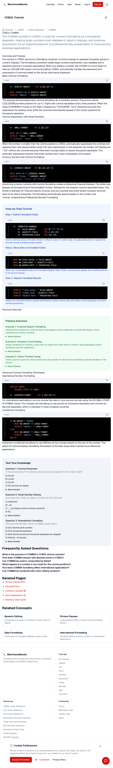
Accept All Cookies (21, 759)
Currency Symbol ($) (16, 590)
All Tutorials (64, 659)
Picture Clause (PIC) (15, 582)
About (78, 4)
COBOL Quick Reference (14, 706)
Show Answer (14, 489)
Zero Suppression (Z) (16, 595)
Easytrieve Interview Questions (17, 718)
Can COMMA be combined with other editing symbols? (31, 571)
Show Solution (14, 336)
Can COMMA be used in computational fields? (26, 561)
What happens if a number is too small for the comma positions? (36, 564)
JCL (60, 667)
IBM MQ (62, 686)
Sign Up (97, 4)
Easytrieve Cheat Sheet (13, 729)
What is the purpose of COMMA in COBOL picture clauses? (33, 554)
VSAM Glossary (10, 733)
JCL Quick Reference (12, 710)
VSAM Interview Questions (15, 721)
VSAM (61, 682)
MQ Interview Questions (13, 725)
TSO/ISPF (63, 694)
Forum (61, 4)
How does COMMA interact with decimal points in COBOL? (33, 557)
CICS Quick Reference (13, 714)
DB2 (61, 690)
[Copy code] (107, 80)
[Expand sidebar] (105, 17)
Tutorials (50, 4)
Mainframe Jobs (66, 710)
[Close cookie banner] (100, 746)
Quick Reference (36, 30)
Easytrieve (63, 678)
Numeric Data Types (16, 599)
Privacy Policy (59, 759)
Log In (87, 4)
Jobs (69, 4)
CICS (61, 671)
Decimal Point (12, 586)
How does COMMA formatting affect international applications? (35, 567)
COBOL (21, 30)
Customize (44, 759)
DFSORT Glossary (11, 737)
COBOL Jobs (64, 714)
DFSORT (62, 675)
